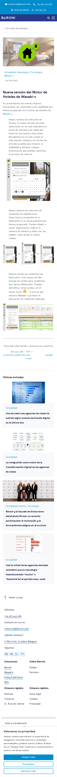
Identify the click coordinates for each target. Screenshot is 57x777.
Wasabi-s (9, 75)
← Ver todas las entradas (15, 28)
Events (22, 506)
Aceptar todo (28, 757)
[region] (28, 752)
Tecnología (36, 72)
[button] (48, 18)
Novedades (23, 72)
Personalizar (28, 764)
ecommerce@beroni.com (16, 355)
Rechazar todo (28, 771)
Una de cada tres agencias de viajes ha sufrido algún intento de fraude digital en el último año (28, 418)
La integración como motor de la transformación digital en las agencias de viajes (27, 467)
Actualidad (10, 72)
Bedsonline (14, 277)
